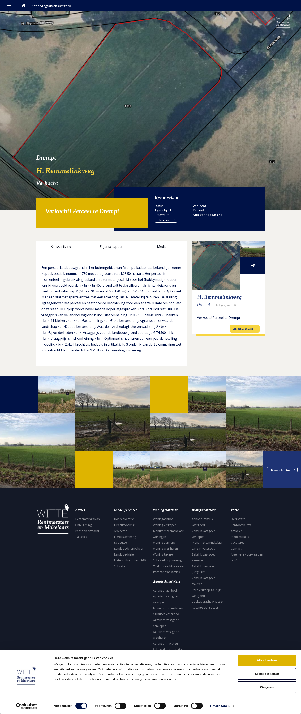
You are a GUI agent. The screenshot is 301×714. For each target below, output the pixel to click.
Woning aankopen (165, 542)
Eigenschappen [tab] (111, 246)
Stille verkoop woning (167, 560)
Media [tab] (161, 246)
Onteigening (83, 525)
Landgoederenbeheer (128, 548)
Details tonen (219, 706)
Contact (236, 548)
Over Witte (238, 519)
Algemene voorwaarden (247, 554)
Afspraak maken (243, 328)
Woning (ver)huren (165, 548)
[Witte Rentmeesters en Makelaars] (52, 520)
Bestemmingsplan (87, 519)
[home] (23, 5)
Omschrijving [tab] (61, 246)
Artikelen (236, 531)
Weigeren (267, 687)
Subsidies (120, 566)
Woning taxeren (163, 554)
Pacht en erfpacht (87, 531)
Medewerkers (240, 537)
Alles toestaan (267, 660)
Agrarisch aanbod (165, 590)
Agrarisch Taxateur (166, 643)
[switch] (120, 706)
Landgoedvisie (124, 554)
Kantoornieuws (241, 525)
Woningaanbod (163, 519)
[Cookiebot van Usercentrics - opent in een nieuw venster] (26, 706)
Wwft (234, 560)
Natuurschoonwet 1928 (130, 560)
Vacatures (237, 542)
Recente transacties (166, 572)
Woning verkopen (165, 525)
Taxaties (81, 537)
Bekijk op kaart (224, 305)
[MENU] (9, 5)
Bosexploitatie (124, 519)
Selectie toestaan (267, 674)
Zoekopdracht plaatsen (169, 566)
